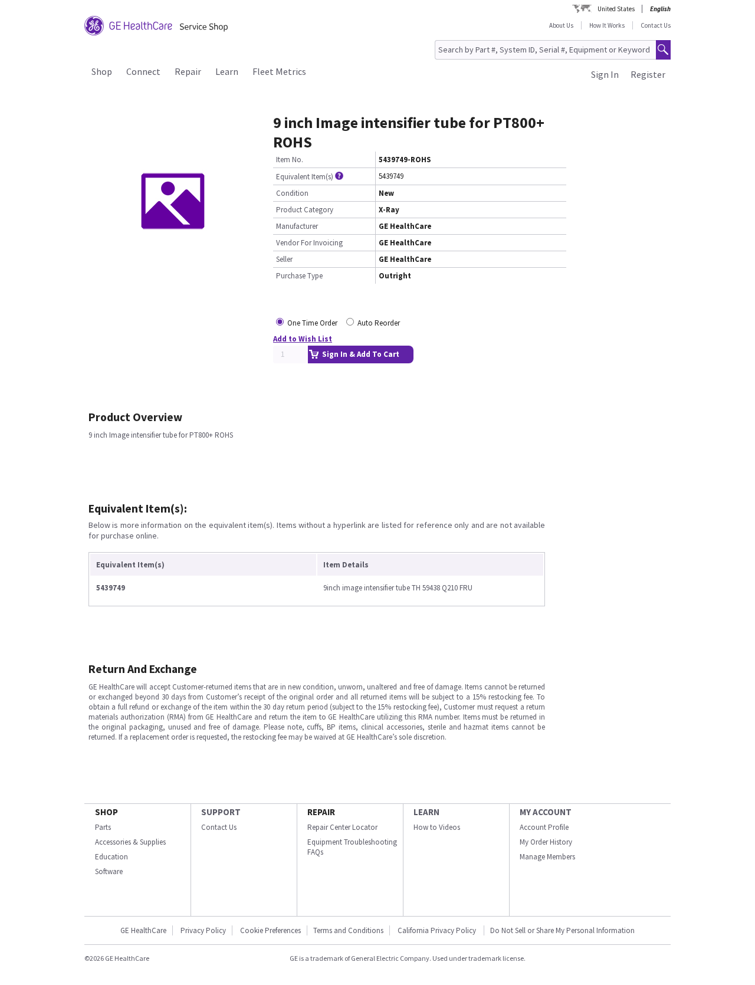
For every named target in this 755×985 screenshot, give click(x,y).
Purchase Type (299, 276)
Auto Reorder (378, 323)
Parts (103, 827)
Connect (143, 71)
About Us (561, 25)
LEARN (426, 811)
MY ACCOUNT (546, 811)
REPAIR (321, 811)
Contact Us (656, 25)
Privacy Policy (203, 930)
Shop (101, 71)
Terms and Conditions (348, 930)
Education (111, 857)
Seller (284, 259)
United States (616, 9)
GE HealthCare (143, 930)
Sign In (605, 74)
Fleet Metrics (279, 71)
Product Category (304, 210)
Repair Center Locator (342, 827)
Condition (292, 193)
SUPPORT (221, 811)
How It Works (607, 25)
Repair (188, 71)
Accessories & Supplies (130, 842)
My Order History (546, 842)
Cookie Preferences (270, 930)
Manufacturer (297, 226)
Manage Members (547, 857)
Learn (226, 71)
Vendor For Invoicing (309, 243)
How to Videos (436, 827)
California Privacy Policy (438, 930)
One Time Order (312, 323)
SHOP (106, 811)
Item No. (289, 160)
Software (109, 871)
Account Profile (544, 827)
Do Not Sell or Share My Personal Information (562, 930)
